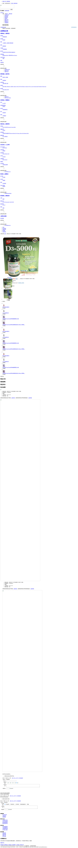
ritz (3, 103)
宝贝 (5, 103)
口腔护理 (4, 133)
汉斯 (7, 83)
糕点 (1, 102)
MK (13, 202)
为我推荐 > (7, 22)
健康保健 (2, 135)
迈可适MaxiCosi (8, 171)
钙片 (8, 89)
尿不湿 (1, 51)
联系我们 (14, 844)
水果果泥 (4, 115)
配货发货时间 (5, 823)
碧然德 (4, 150)
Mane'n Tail (7, 153)
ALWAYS (4, 156)
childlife (11, 86)
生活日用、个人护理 (4, 144)
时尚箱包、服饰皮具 (4, 195)
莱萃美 (4, 186)
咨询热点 (10, 844)
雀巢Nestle (6, 71)
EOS (3, 136)
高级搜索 (8, 1)
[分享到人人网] (11, 278)
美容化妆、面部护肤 (4, 123)
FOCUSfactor (22, 86)
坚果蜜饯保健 (3, 105)
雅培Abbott (7, 70)
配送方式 (22, 844)
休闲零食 (2, 82)
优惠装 (4, 180)
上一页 (14, 795)
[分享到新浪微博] (7, 278)
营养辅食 (2, 54)
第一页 (11, 795)
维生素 (1, 88)
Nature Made (2, 185)
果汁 (1, 111)
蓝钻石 (4, 106)
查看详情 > (2, 842)
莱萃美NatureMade (8, 193)
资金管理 (4, 832)
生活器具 (2, 163)
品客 (5, 83)
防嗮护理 (2, 129)
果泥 (1, 114)
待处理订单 (7, 14)
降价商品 (6, 17)
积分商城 (4, 228)
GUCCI (4, 202)
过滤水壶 (2, 149)
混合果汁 (4, 112)
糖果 (1, 76)
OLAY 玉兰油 (5, 127)
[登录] (12, 3)
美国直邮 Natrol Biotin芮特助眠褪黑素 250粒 (11, 318)
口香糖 (6, 77)
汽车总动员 (2, 57)
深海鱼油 (4, 80)
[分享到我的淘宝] (14, 278)
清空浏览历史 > (74, 27)
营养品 (1, 85)
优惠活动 (4, 229)
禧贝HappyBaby (5, 55)
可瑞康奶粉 (5, 49)
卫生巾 (1, 155)
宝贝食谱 (4, 183)
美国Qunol (6, 96)
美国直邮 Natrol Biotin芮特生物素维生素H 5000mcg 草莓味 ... (14, 324)
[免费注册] (15, 3)
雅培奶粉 (4, 46)
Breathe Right (26, 133)
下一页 (16, 795)
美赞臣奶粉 (5, 36)
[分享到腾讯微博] (10, 278)
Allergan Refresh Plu (13, 133)
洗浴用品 (2, 152)
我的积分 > (7, 21)
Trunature (40, 86)
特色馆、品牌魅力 (4, 173)
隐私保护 (6, 844)
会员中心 (2, 12)
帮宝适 (10, 52)
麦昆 (3, 58)
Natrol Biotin (5, 89)
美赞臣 (1, 35)
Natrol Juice (44, 86)
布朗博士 (2, 62)
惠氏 (1, 41)
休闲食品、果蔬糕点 (4, 100)
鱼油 (1, 79)
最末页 (19, 795)
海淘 (5, 10)
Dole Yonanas (5, 159)
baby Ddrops (2, 146)
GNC (29, 86)
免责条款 (2, 844)
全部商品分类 (4, 31)
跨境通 (7, 10)
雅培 (1, 44)
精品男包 (2, 203)
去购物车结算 (3, 27)
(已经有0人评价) (21, 282)
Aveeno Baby (13, 127)
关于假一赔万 (5, 829)
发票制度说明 (5, 828)
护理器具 (2, 132)
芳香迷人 (6, 136)
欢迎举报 (30, 397)
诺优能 (1, 38)
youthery (14, 86)
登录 (7, 13)
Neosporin (9, 127)
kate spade (7, 202)
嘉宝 (1, 182)
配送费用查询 (5, 822)
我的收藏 (4, 834)
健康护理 (8, 133)
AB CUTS (18, 86)
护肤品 (1, 126)
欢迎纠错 (13, 397)
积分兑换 (4, 836)
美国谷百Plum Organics (12, 55)
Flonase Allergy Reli (20, 133)
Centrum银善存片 (6, 312)
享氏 (5, 86)
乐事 (3, 83)
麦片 (3, 86)
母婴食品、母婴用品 (4, 33)
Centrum (26, 86)
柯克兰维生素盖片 (6, 331)
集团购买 (4, 816)
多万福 (1, 176)
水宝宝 (4, 130)
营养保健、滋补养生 (4, 73)
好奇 (8, 52)
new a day (32, 86)
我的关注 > (7, 20)
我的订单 (4, 1)
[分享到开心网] (13, 278)
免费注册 (10, 13)
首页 (3, 227)
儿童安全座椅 (5, 164)
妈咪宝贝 (13, 52)
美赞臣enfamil (7, 69)
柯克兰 (1, 108)
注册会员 (4, 815)
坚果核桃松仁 (5, 109)
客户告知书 (5, 814)
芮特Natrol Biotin (8, 97)
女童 (1, 197)
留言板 (4, 230)
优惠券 (6, 18)
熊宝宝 (4, 77)
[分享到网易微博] (12, 278)
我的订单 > (7, 19)
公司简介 (18, 844)
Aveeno (4, 153)
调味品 (1, 161)
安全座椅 (2, 218)
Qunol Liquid (36, 86)
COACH (10, 202)
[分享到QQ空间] (9, 278)
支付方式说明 (5, 821)
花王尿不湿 (5, 52)
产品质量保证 (5, 827)
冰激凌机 (2, 158)
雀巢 (1, 60)
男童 (1, 206)
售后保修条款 (5, 826)
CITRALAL (8, 86)
